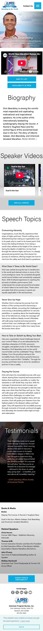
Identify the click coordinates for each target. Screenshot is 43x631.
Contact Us (28, 6)
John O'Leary (6, 552)
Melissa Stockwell (9, 560)
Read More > (29, 139)
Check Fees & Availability (21, 578)
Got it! (21, 627)
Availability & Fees (21, 85)
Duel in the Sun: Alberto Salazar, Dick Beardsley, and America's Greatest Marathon (20, 520)
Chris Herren (6, 532)
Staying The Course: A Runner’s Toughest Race (20, 515)
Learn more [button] (25, 621)
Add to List (21, 79)
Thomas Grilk (7, 541)
